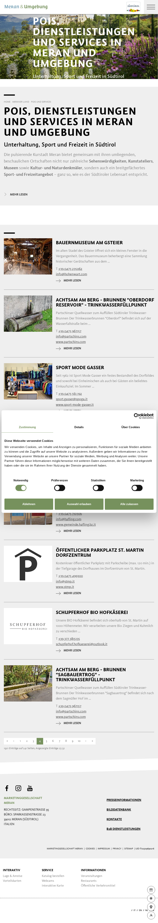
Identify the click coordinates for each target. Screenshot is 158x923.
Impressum (104, 849)
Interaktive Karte (53, 885)
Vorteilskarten (12, 881)
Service (47, 870)
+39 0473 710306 (70, 513)
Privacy (117, 849)
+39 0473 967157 (69, 331)
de (128, 910)
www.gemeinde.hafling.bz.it (76, 524)
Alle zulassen (129, 504)
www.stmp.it (65, 587)
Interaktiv (11, 870)
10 (79, 741)
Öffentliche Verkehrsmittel (98, 885)
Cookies (90, 849)
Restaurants (89, 881)
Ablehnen (28, 504)
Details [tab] (79, 427)
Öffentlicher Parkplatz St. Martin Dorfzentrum (100, 553)
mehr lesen (72, 280)
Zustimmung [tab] (27, 427)
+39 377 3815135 (69, 639)
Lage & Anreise (12, 876)
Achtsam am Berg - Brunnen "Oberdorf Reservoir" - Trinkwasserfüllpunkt (105, 302)
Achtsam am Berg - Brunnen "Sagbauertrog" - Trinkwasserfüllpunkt (91, 674)
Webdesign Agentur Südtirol (8, 910)
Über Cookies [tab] (130, 427)
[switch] (59, 488)
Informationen (93, 870)
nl (146, 910)
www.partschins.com (71, 342)
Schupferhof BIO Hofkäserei (92, 612)
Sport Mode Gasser (80, 367)
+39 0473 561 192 (70, 394)
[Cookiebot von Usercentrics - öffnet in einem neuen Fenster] (137, 416)
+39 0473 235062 (70, 269)
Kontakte (114, 819)
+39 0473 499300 (70, 576)
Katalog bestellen (53, 876)
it (134, 910)
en (140, 910)
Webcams (48, 881)
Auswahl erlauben (79, 504)
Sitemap (128, 849)
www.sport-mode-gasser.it (75, 405)
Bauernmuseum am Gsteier (89, 242)
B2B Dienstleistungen (123, 829)
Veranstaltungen (91, 876)
